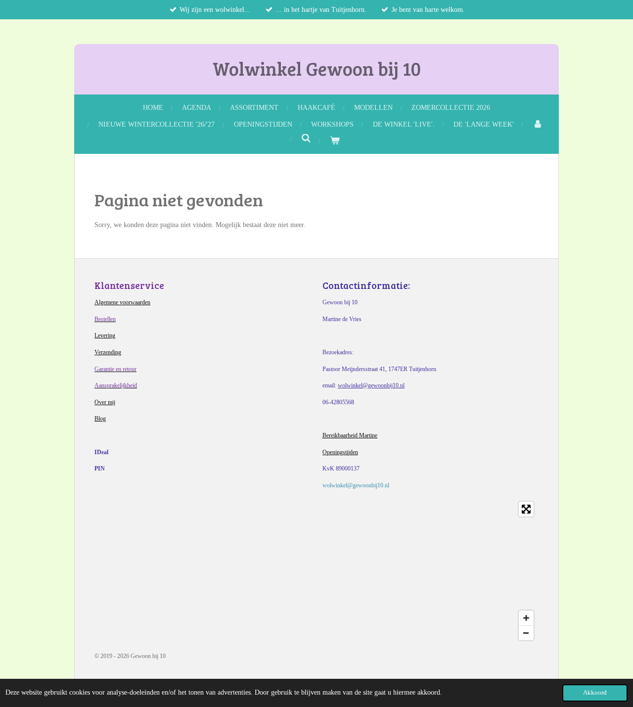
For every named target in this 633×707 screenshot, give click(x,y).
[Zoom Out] (526, 632)
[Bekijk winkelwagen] (334, 141)
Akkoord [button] (595, 692)
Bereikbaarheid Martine (349, 435)
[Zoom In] (526, 618)
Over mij (104, 402)
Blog (100, 418)
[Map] (316, 571)
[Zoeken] (306, 139)
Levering (104, 335)
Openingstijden (340, 452)
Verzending (107, 352)
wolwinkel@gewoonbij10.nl (371, 385)
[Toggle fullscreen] (526, 509)
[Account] (537, 124)
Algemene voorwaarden (122, 302)
